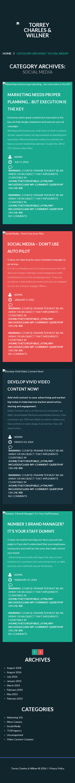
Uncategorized (15, 734)
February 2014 (15, 689)
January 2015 (14, 680)
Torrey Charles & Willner (24, 768)
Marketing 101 (15, 717)
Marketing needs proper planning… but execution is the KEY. (37, 101)
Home (7, 53)
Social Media (13, 726)
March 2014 (13, 685)
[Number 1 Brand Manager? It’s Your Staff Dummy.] (37, 513)
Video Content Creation (20, 739)
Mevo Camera (14, 721)
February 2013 (15, 698)
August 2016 (14, 672)
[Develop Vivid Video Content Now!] (37, 371)
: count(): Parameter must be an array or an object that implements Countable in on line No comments (35, 206)
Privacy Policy (56, 768)
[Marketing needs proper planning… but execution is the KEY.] (37, 84)
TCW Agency (14, 730)
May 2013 (12, 694)
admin (18, 156)
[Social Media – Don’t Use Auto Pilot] (37, 233)
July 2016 (12, 676)
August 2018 (14, 667)
